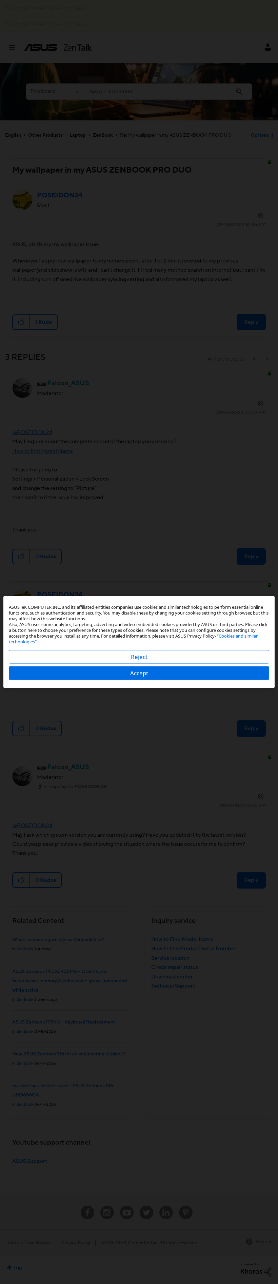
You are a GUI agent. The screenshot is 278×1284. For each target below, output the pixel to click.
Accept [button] (139, 673)
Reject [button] (139, 657)
